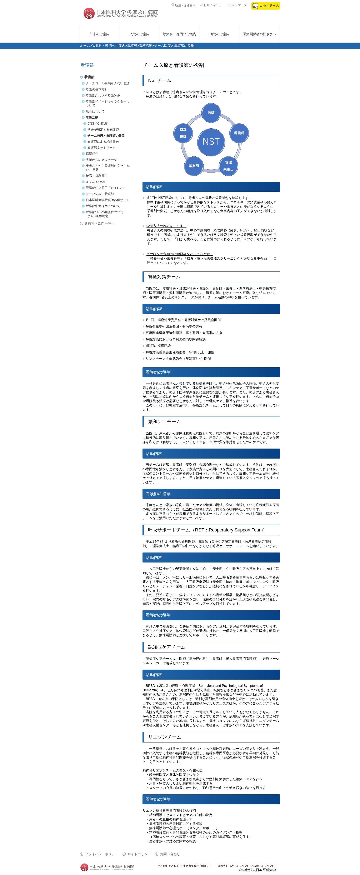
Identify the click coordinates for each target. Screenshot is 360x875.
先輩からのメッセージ (101, 159)
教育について (95, 111)
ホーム (85, 46)
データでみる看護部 (100, 194)
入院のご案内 (140, 34)
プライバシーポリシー (101, 854)
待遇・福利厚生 (97, 176)
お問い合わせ (212, 5)
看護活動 (145, 46)
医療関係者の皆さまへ (259, 34)
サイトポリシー (139, 854)
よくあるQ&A (95, 182)
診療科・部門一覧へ (100, 223)
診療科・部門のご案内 (179, 34)
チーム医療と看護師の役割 (106, 135)
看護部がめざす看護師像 (103, 95)
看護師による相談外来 (103, 141)
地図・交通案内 (184, 5)
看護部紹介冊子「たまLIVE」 (106, 188)
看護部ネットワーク (102, 147)
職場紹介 (92, 153)
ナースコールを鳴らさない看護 (108, 83)
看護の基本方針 (97, 89)
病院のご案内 (220, 34)
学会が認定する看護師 (103, 129)
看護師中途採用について (103, 206)
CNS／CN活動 (98, 123)
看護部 (132, 46)
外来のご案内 (100, 34)
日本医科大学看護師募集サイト (108, 200)
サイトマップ (238, 5)
